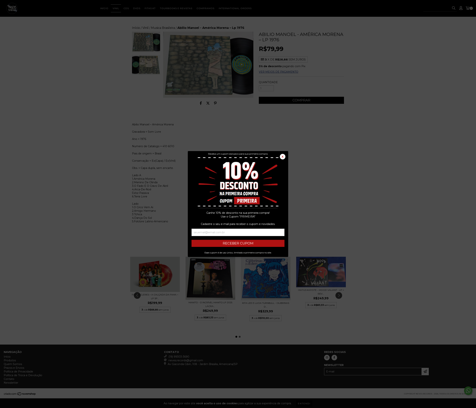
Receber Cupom (238, 243)
